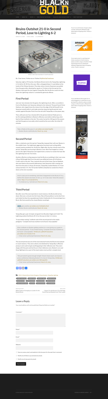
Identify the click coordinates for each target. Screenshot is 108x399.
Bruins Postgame (34, 275)
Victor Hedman (51, 283)
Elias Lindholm (40, 280)
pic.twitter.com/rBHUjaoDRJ (38, 260)
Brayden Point (20, 280)
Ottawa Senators (43, 275)
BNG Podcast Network (43, 17)
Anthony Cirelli (42, 278)
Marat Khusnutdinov (22, 283)
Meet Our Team (77, 17)
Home (17, 17)
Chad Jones (30, 36)
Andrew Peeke (32, 278)
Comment (19, 312)
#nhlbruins (37, 231)
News (31, 17)
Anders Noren (84, 392)
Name (18, 329)
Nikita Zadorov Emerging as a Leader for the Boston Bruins (28, 290)
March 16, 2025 (42, 182)
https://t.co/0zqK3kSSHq (30, 180)
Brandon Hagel (52, 278)
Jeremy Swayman (51, 280)
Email (18, 337)
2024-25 (20, 275)
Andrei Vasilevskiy (21, 278)
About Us (24, 17)
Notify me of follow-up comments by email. (30, 355)
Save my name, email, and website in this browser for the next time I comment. (40, 352)
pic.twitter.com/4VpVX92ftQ (44, 129)
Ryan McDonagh (41, 283)
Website (18, 344)
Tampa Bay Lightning (53, 275)
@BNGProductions (47, 231)
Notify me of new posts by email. (27, 359)
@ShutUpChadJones (47, 78)
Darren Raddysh (31, 280)
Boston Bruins (26, 275)
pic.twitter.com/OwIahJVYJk (26, 234)
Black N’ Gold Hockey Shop (61, 17)
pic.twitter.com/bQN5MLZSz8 (39, 206)
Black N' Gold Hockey (26, 392)
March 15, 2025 (20, 36)
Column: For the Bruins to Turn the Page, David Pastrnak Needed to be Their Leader (53, 290)
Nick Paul (32, 283)
